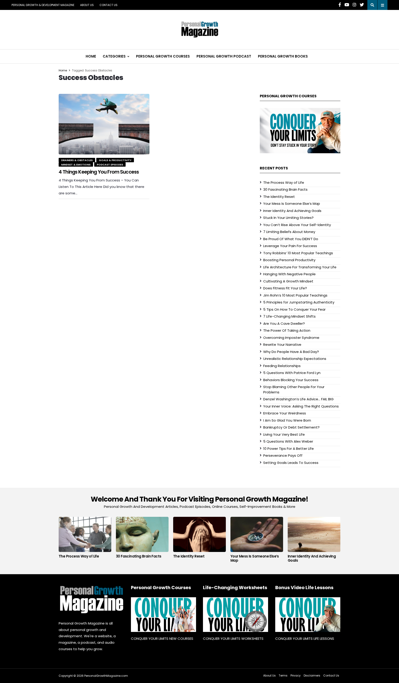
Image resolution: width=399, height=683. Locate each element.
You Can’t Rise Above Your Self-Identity (297, 224)
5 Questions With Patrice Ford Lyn (291, 372)
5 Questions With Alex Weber (288, 441)
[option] (85, 539)
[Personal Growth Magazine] (91, 599)
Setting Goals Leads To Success (290, 462)
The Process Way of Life (283, 182)
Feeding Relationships (282, 365)
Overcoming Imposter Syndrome (291, 337)
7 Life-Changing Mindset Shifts (289, 316)
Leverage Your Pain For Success (290, 245)
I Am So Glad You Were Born (287, 420)
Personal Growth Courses (163, 56)
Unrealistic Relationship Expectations (294, 358)
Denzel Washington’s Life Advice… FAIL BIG (298, 399)
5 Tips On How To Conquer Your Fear (294, 309)
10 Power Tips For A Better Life (288, 448)
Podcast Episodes (110, 164)
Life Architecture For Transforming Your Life (299, 267)
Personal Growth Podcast (223, 56)
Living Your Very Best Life (284, 434)
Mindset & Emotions (76, 164)
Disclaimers (312, 675)
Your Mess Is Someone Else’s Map (291, 203)
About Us (87, 5)
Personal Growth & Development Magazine (43, 5)
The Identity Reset (279, 196)
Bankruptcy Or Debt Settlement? (291, 427)
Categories (114, 56)
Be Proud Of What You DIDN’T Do (290, 238)
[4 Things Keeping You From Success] (104, 124)
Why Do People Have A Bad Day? (291, 351)
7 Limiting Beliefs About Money (289, 231)
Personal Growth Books (283, 56)
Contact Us (109, 5)
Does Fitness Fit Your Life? (285, 288)
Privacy (295, 675)
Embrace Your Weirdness (284, 413)
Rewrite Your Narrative (282, 344)
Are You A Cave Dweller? (284, 323)
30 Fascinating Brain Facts (285, 189)
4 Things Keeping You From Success (99, 171)
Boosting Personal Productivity (289, 259)
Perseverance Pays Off (282, 455)
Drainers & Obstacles (77, 160)
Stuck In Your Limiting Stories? (288, 217)
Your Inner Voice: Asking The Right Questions (301, 406)
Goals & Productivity (115, 160)
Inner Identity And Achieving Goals (292, 210)
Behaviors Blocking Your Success (290, 379)
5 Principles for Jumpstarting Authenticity (298, 302)
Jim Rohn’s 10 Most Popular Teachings (295, 295)
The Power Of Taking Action (286, 330)
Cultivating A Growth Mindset (288, 281)
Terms (283, 675)
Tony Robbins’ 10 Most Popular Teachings (298, 253)
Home (91, 56)
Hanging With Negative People (289, 274)
